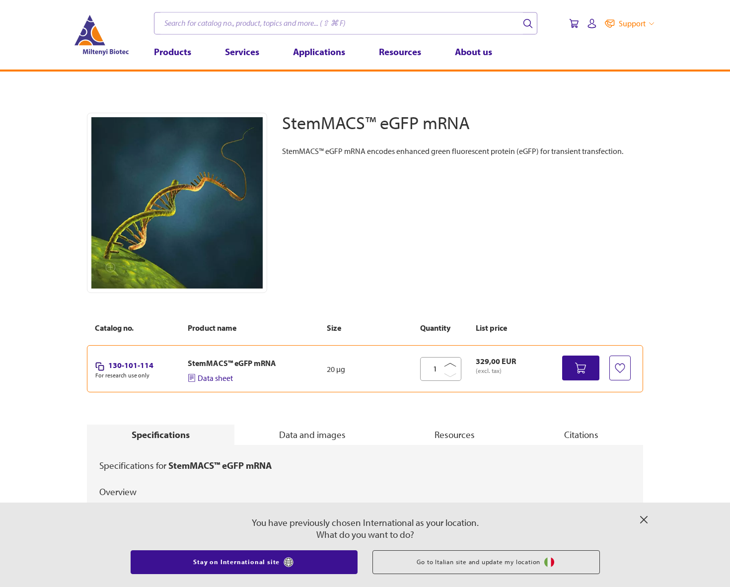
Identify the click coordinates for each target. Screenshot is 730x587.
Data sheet (215, 378)
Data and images (312, 434)
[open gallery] (177, 203)
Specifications (161, 434)
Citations (581, 434)
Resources (455, 434)
